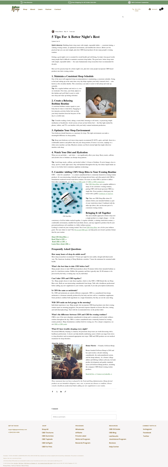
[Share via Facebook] (52, 391)
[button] (25, 9)
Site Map (16, 463)
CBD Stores (20, 463)
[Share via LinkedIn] (61, 391)
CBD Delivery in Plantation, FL (30, 463)
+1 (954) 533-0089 (13, 432)
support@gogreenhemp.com (17, 429)
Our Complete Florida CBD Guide (45, 463)
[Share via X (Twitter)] (57, 391)
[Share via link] (65, 391)
